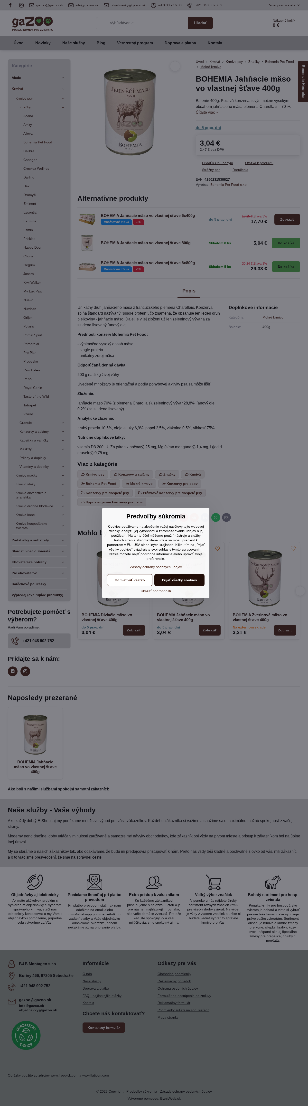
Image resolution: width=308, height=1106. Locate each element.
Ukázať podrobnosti (156, 591)
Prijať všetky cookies (179, 580)
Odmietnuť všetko (130, 580)
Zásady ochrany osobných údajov (156, 567)
